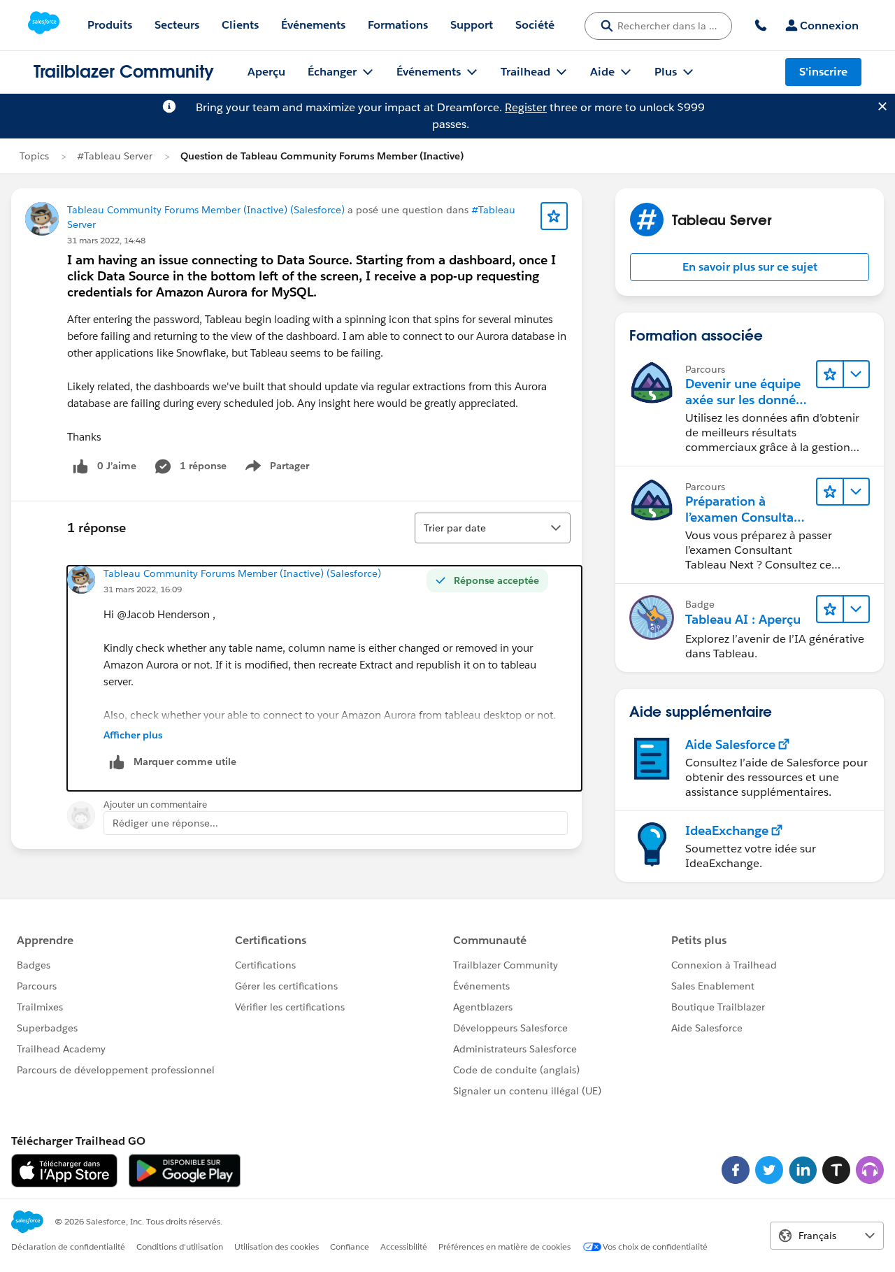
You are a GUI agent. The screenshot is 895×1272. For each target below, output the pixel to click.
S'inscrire (823, 71)
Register (526, 107)
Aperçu (266, 71)
